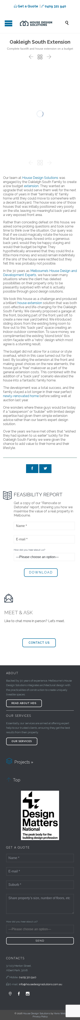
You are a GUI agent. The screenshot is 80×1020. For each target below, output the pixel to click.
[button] (39, 642)
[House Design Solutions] (40, 23)
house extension (29, 303)
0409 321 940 (27, 977)
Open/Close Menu (7, 22)
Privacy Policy (40, 1016)
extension (31, 186)
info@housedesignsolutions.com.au (40, 984)
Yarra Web (60, 1013)
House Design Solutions (36, 1013)
